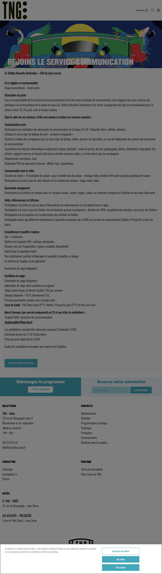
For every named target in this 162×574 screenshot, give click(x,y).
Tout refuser (120, 559)
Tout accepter (121, 567)
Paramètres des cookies (120, 551)
